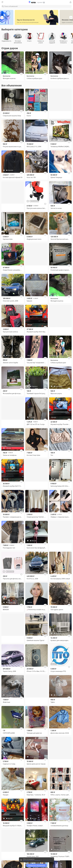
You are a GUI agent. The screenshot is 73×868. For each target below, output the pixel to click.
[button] (21, 74)
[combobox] (36, 6)
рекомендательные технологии (31, 860)
